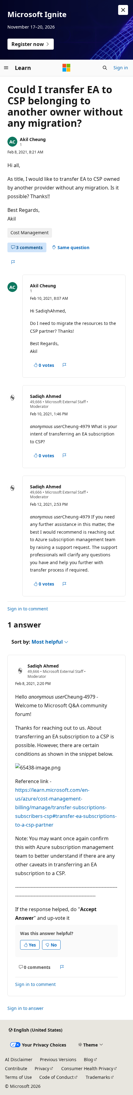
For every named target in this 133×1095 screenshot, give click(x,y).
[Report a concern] (12, 262)
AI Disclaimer (18, 1059)
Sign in (121, 68)
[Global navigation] (6, 67)
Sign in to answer (25, 1008)
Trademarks (98, 1077)
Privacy (42, 1068)
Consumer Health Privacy (87, 1068)
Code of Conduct (56, 1077)
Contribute (16, 1068)
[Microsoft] (66, 68)
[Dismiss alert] (123, 10)
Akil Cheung (33, 139)
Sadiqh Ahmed (45, 396)
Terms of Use (18, 1077)
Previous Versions (58, 1059)
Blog (88, 1059)
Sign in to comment (27, 609)
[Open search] (105, 67)
